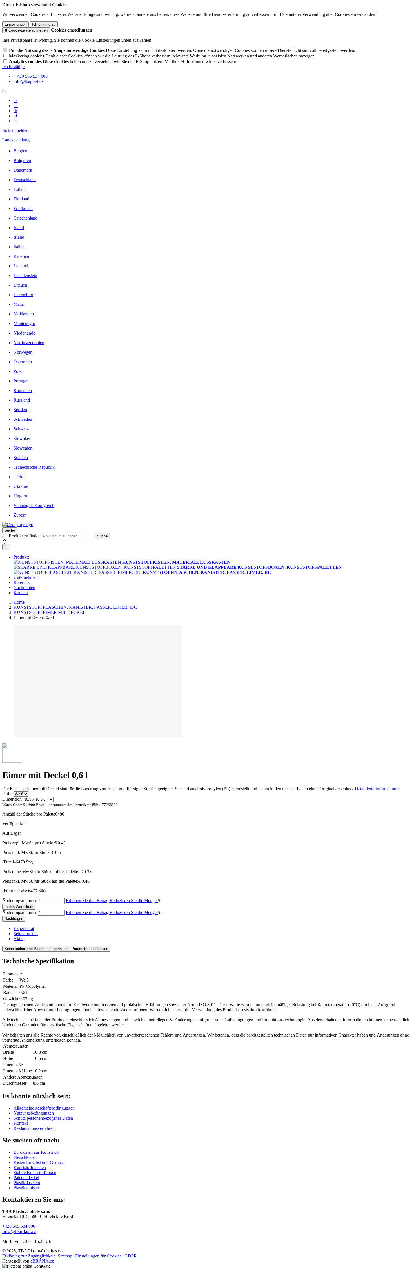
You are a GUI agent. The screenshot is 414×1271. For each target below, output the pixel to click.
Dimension (12, 799)
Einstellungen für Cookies (98, 1256)
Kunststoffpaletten (30, 1167)
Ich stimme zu (43, 24)
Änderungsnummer (19, 900)
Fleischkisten (25, 1157)
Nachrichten (24, 587)
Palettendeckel (26, 1177)
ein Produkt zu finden (21, 535)
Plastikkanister (26, 1187)
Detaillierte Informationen (377, 788)
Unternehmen (26, 577)
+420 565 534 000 (18, 1226)
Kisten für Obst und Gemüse (39, 1162)
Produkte (22, 557)
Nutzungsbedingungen (34, 1113)
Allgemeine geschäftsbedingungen (44, 1108)
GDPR (130, 1256)
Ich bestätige (13, 66)
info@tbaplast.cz (19, 1231)
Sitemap (65, 1256)
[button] (4, 90)
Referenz (22, 582)
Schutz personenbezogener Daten (43, 1118)
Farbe (7, 793)
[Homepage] (17, 524)
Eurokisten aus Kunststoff (36, 1152)
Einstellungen (15, 24)
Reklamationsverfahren (34, 1128)
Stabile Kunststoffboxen (35, 1172)
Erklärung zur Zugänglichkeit (28, 1256)
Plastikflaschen (27, 1182)
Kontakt (21, 592)
